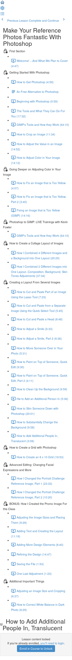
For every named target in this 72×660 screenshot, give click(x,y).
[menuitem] (2, 9)
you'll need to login (52, 643)
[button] (2, 4)
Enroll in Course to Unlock (36, 649)
